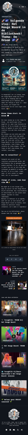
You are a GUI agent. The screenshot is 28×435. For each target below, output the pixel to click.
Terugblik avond (7, 314)
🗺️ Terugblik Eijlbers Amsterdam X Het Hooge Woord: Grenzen (11, 374)
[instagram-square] (10, 430)
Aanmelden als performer (14, 218)
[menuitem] (6, 430)
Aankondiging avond (6, 16)
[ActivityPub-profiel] (21, 430)
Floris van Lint (15, 59)
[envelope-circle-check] (14, 430)
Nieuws (4, 394)
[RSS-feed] (17, 430)
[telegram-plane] (6, 430)
